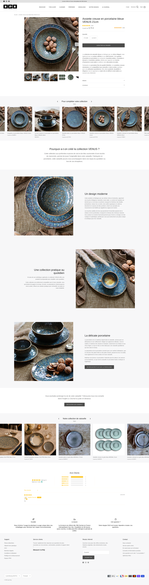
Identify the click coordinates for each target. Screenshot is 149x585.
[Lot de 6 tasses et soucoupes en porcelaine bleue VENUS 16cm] (47, 119)
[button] (86, 25)
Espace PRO (7, 558)
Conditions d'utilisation (10, 553)
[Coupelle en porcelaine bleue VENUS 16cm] (19, 119)
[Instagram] (6, 1)
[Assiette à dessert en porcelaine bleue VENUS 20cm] (129, 119)
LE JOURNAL (106, 7)
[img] (28, 495)
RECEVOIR (42, 7)
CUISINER (62, 7)
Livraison (85, 85)
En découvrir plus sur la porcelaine (99, 367)
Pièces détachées (9, 543)
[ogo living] (10, 7)
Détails (84, 80)
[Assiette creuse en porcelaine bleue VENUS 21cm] (102, 119)
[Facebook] (4, 1)
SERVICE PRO (127, 555)
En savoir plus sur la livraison (131, 548)
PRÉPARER (71, 7)
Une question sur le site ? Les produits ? (134, 553)
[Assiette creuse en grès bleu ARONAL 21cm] (109, 439)
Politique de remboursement (12, 555)
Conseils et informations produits (132, 550)
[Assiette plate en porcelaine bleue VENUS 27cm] (74, 119)
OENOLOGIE (82, 7)
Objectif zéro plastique (10, 545)
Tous (74, 104)
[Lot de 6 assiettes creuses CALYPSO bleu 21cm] (40, 439)
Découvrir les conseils (74, 404)
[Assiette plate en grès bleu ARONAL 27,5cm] (74, 439)
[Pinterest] (9, 1)
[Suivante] (77, 44)
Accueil (15, 14)
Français (25, 576)
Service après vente (128, 545)
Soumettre (88, 557)
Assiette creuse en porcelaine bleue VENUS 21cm (29, 14)
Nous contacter (127, 543)
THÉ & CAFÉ (52, 7)
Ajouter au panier (103, 45)
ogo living (9, 579)
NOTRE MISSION (94, 7)
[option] (51, 44)
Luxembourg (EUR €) (11, 576)
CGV (5, 548)
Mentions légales (9, 550)
